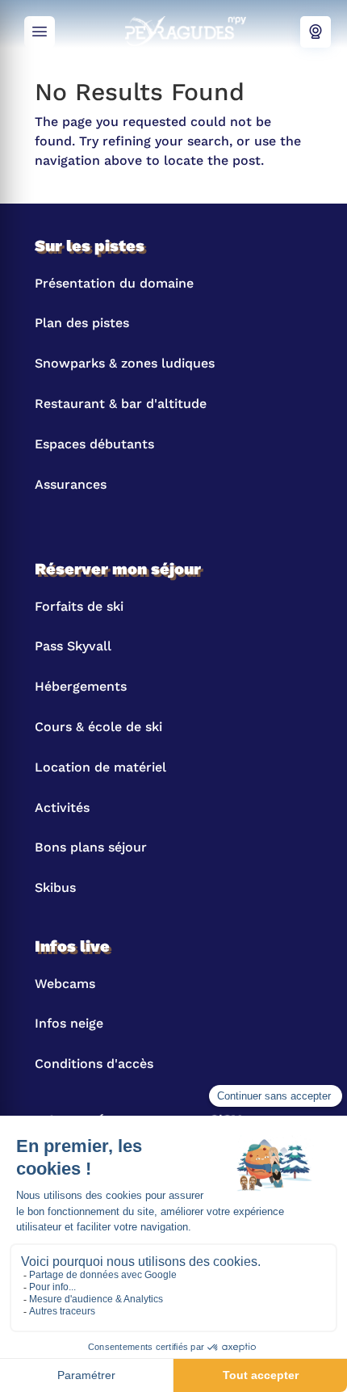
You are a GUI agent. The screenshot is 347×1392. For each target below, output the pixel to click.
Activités (62, 807)
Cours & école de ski (98, 726)
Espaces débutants (94, 444)
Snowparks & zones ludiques (125, 363)
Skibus (55, 887)
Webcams (315, 32)
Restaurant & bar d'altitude (121, 403)
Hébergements (81, 686)
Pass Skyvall (73, 646)
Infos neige (69, 1023)
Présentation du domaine (114, 283)
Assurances (71, 484)
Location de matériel (100, 767)
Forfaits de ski (79, 606)
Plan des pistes (82, 322)
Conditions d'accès (94, 1063)
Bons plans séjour (91, 847)
